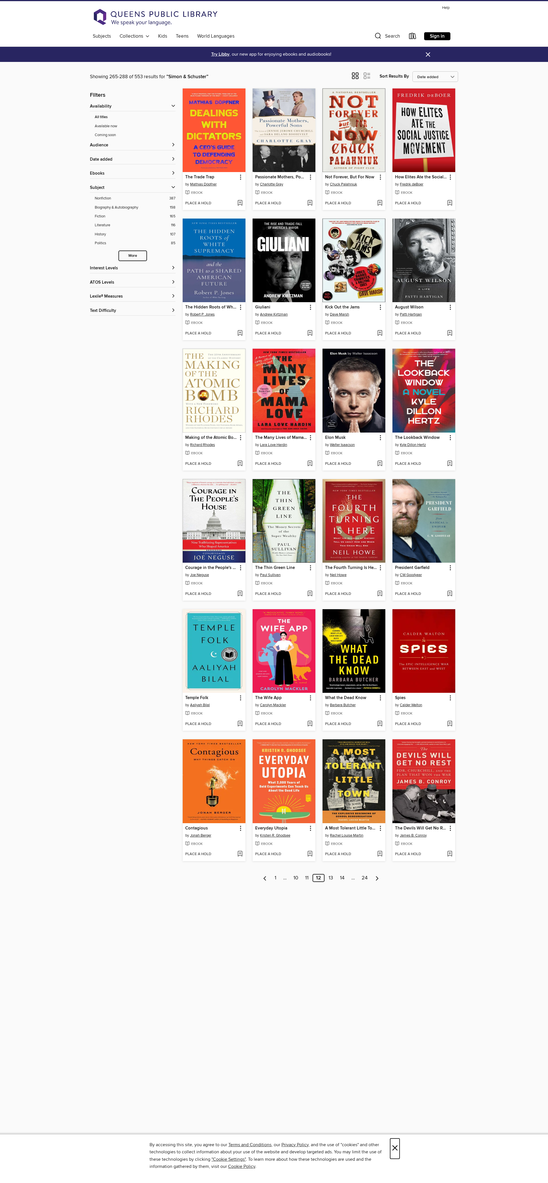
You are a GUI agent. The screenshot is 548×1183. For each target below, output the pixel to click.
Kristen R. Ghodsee (275, 835)
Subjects (102, 36)
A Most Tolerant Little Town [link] (351, 828)
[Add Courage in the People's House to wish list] (239, 594)
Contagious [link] (196, 828)
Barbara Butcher (343, 705)
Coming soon (105, 135)
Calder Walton (411, 705)
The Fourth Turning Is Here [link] (351, 567)
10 (295, 878)
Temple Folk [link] (196, 697)
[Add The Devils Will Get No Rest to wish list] (449, 854)
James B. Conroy (413, 835)
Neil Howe (338, 575)
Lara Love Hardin (273, 445)
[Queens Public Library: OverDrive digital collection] (155, 17)
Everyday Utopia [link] (271, 828)
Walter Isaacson (342, 445)
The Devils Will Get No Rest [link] (421, 828)
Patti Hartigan (411, 314)
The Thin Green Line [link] (275, 567)
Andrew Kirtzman (274, 314)
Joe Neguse (199, 575)
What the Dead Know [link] (345, 697)
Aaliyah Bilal (200, 705)
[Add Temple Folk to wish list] (239, 724)
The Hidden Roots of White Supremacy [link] (211, 307)
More (132, 255)
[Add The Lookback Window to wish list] (449, 464)
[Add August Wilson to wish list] (449, 333)
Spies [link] (400, 697)
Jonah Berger (200, 835)
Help (446, 8)
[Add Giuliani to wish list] (309, 333)
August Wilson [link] (409, 307)
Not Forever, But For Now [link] (349, 177)
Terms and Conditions (249, 1145)
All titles (101, 117)
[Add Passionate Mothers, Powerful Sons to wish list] (309, 203)
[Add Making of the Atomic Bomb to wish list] (239, 464)
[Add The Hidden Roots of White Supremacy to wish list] (239, 333)
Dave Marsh (339, 314)
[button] (386, 37)
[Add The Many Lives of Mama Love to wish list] (309, 464)
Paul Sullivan (270, 575)
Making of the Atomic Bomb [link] (211, 437)
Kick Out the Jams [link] (342, 307)
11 (307, 878)
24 (365, 878)
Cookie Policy (241, 1166)
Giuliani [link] (262, 307)
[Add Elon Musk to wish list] (379, 464)
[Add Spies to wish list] (449, 724)
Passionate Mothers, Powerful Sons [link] (281, 177)
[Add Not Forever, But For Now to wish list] (379, 203)
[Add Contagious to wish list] (239, 854)
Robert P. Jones (202, 314)
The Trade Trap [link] (199, 177)
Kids (162, 36)
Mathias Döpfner (203, 184)
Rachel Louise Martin (346, 835)
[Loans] (412, 37)
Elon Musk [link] (335, 437)
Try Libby (220, 54)
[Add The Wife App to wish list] (309, 724)
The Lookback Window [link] (417, 437)
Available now (106, 126)
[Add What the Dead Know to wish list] (379, 724)
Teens (182, 36)
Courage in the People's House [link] (211, 567)
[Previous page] (265, 878)
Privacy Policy (295, 1145)
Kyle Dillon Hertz (413, 445)
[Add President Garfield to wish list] (449, 594)
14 (342, 878)
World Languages (216, 36)
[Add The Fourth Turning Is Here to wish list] (379, 594)
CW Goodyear (411, 575)
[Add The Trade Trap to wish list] (239, 203)
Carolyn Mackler (273, 705)
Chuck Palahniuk (343, 184)
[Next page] (377, 878)
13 (331, 878)
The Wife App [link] (268, 697)
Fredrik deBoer (411, 184)
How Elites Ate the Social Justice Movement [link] (421, 177)
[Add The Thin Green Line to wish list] (309, 594)
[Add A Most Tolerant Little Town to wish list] (379, 854)
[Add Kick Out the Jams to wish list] (379, 333)
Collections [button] (133, 36)
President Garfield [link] (412, 567)
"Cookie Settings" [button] (228, 1159)
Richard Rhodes (202, 445)
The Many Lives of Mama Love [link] (281, 437)
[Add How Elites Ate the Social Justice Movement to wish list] (449, 203)
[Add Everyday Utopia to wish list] (309, 854)
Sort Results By (394, 76)
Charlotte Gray (271, 184)
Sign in (437, 36)
